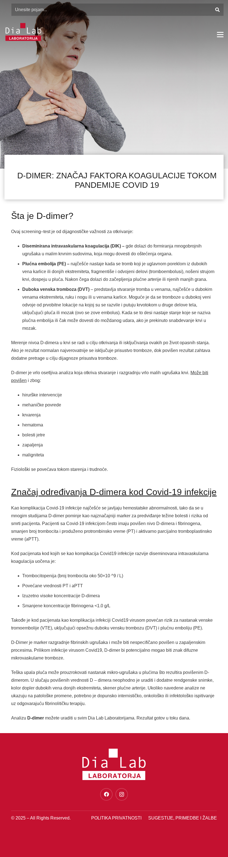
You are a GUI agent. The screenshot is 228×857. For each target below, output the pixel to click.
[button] (220, 34)
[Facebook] (106, 794)
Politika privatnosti (116, 818)
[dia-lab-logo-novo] (23, 32)
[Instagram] (121, 794)
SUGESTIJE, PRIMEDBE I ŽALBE (182, 818)
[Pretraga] (217, 10)
